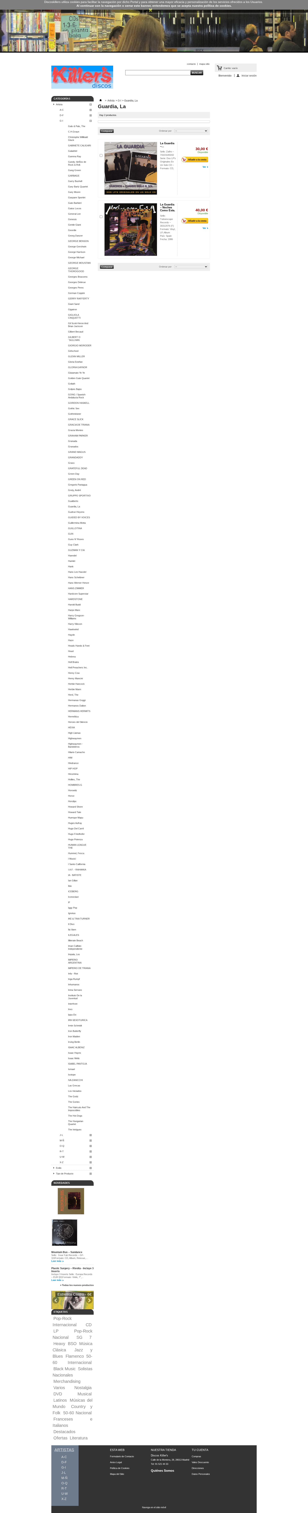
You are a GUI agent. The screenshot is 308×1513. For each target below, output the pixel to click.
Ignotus (72, 913)
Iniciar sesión (249, 75)
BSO (72, 1343)
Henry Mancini (75, 678)
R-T (62, 1151)
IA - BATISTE (74, 875)
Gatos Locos (74, 208)
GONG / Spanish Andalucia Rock (76, 396)
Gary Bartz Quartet (78, 186)
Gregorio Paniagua (77, 484)
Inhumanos (73, 984)
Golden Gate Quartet (78, 378)
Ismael (71, 1069)
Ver (204, 167)
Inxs (70, 1009)
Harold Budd (74, 604)
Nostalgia (83, 1387)
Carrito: (231, 68)
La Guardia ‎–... (167, 145)
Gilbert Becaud (75, 331)
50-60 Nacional (77, 1412)
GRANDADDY (75, 457)
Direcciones (198, 1468)
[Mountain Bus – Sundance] (71, 1201)
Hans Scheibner (76, 577)
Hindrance (73, 763)
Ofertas (60, 1438)
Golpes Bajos (75, 389)
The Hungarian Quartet (75, 1122)
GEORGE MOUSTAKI (79, 263)
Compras (196, 1456)
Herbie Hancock (76, 684)
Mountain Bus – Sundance (66, 1252)
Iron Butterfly (74, 1031)
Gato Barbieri (75, 203)
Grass (71, 463)
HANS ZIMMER (76, 588)
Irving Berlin (74, 1042)
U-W (62, 1157)
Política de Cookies (119, 1468)
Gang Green (74, 170)
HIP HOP (73, 768)
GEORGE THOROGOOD (76, 270)
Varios (59, 1387)
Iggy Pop (72, 908)
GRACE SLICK (75, 419)
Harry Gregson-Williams (76, 617)
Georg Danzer (75, 235)
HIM (70, 757)
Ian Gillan (73, 880)
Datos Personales (201, 1474)
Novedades (62, 1183)
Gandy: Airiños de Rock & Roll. (77, 163)
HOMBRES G (75, 785)
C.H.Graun (73, 131)
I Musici (72, 858)
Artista (59, 104)
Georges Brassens (78, 276)
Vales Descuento (200, 1462)
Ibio (70, 886)
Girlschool (73, 351)
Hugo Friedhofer (76, 834)
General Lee (74, 214)
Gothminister (74, 414)
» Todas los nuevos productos (77, 1285)
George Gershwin (77, 246)
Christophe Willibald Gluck (78, 138)
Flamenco (75, 1356)
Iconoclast (73, 897)
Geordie (72, 230)
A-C (62, 110)
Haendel (72, 555)
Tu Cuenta (200, 1450)
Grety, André (74, 490)
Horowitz (72, 790)
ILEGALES (73, 935)
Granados (73, 446)
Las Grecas (74, 1085)
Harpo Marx (74, 610)
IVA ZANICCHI (75, 1080)
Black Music (64, 1368)
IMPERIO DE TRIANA (79, 968)
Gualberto (73, 501)
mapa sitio (204, 64)
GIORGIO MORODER (79, 345)
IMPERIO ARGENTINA (75, 961)
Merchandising (66, 1381)
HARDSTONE (75, 599)
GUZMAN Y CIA (76, 550)
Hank (71, 566)
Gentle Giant (74, 224)
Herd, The (73, 695)
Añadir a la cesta (197, 159)
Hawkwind (73, 629)
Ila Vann (72, 929)
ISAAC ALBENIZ (76, 1047)
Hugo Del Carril (76, 828)
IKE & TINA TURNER (79, 918)
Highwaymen (74, 738)
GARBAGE (73, 175)
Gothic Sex (73, 408)
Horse (71, 796)
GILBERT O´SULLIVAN (74, 338)
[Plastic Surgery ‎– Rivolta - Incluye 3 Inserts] (64, 1233)
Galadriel (72, 151)
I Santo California (76, 864)
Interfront (72, 1004)
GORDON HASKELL (78, 403)
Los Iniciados (75, 1091)
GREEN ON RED (77, 479)
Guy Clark (73, 544)
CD (89, 1324)
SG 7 (84, 1337)
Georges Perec (76, 287)
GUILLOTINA (75, 528)
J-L (61, 1135)
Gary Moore (74, 192)
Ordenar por (165, 131)
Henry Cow (74, 673)
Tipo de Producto (64, 1173)
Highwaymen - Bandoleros (75, 745)
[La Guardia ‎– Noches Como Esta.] (130, 229)
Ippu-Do (72, 1014)
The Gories (74, 1102)
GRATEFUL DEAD (77, 468)
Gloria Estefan (75, 362)
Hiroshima (73, 774)
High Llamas (74, 733)
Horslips (72, 801)
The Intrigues (75, 1129)
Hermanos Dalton (77, 705)
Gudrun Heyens (76, 512)
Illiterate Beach (75, 940)
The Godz (73, 1096)
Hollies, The (74, 779)
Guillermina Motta (77, 523)
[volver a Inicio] (100, 100)
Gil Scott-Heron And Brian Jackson (78, 324)
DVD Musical (72, 1394)
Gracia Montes (75, 430)
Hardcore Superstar (78, 593)
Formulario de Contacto (122, 1456)
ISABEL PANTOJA (77, 1063)
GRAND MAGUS (76, 452)
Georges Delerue (77, 282)
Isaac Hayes (74, 1053)
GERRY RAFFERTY (78, 298)
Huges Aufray (75, 823)
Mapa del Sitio (117, 1474)
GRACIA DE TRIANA (78, 424)
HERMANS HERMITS (79, 711)
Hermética (73, 716)
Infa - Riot (73, 973)
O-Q (62, 1146)
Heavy (59, 1343)
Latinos (60, 1400)
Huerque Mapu (75, 817)
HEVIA (71, 727)
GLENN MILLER (76, 356)
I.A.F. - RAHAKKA (77, 869)
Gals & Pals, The (76, 126)
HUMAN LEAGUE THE (77, 846)
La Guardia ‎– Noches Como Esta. (167, 207)
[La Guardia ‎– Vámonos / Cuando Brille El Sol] (130, 168)
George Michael (76, 257)
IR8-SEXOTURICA (77, 1020)
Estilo (58, 1168)
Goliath (71, 383)
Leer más (56, 1261)
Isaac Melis (74, 1058)
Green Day (73, 474)
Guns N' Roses (76, 539)
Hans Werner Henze (78, 583)
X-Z (61, 1162)
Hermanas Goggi (76, 700)
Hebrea (72, 656)
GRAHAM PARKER (78, 435)
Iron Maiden (74, 1036)
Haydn (71, 635)
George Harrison (76, 252)
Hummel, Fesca (76, 853)
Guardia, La (74, 506)
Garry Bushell (75, 181)
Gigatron (72, 309)
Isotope (72, 1074)
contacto (191, 64)
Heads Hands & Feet (78, 645)
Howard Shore (75, 806)
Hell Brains (73, 662)
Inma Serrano (75, 990)
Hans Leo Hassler (77, 572)
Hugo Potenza (75, 839)
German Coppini (76, 293)
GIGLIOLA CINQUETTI (74, 316)
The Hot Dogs (75, 1115)
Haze (71, 640)
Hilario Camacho (76, 752)
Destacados (64, 1431)
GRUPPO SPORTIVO (79, 495)
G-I (61, 120)
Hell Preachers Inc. (78, 667)
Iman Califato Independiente (75, 947)
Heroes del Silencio (78, 722)
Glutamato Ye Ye (76, 372)
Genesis (72, 219)
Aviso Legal (116, 1462)
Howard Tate (74, 812)
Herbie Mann (74, 689)
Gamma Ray (74, 156)
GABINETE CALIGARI (79, 145)
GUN (70, 533)
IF (69, 902)
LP (55, 1331)
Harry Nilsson (75, 624)
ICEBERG (73, 891)
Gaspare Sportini (76, 197)
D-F (62, 115)
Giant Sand (73, 304)
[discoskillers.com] (82, 88)
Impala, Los (74, 954)
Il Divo (71, 924)
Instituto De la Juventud (75, 997)
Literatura (79, 1438)
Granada (72, 441)
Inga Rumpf (74, 979)
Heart (71, 651)
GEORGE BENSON (78, 241)
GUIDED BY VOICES (79, 517)
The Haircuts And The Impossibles (79, 1109)
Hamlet (71, 561)
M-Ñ (62, 1140)
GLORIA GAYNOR (77, 367)
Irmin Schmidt (75, 1025)
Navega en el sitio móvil (154, 1507)
